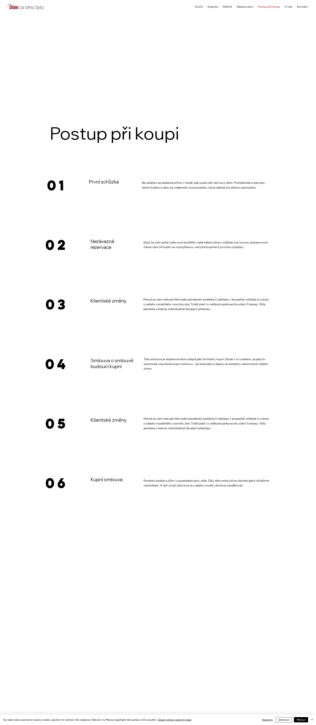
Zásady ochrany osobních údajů (174, 719)
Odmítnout (283, 719)
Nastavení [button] (267, 719)
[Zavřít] (312, 719)
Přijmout (301, 719)
